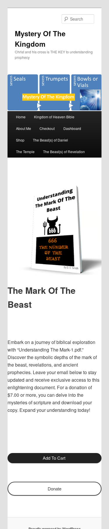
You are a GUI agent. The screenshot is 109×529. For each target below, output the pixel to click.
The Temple (25, 151)
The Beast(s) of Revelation (64, 151)
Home (21, 116)
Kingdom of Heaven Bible (54, 116)
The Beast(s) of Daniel (50, 139)
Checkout (47, 128)
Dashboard (72, 128)
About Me (23, 128)
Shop (20, 139)
